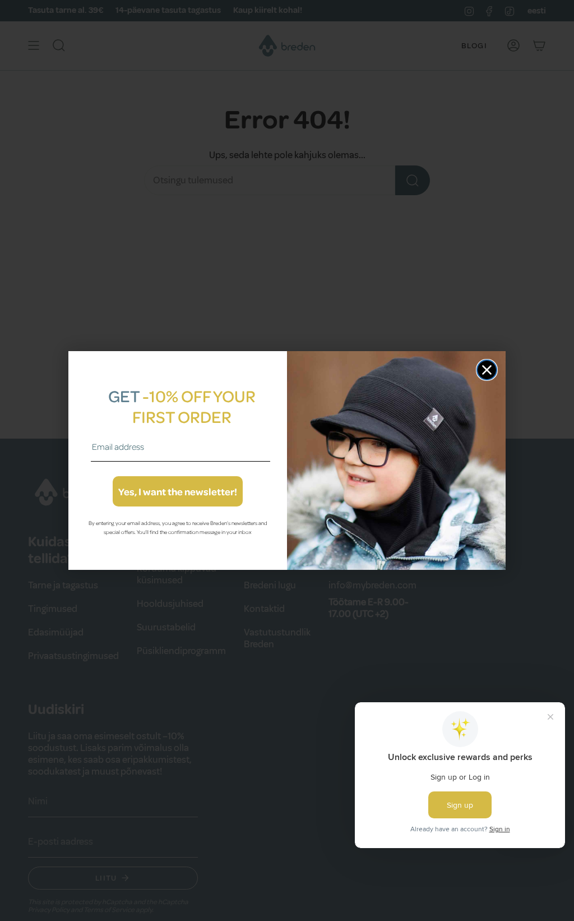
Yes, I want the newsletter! (177, 491)
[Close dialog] (487, 370)
